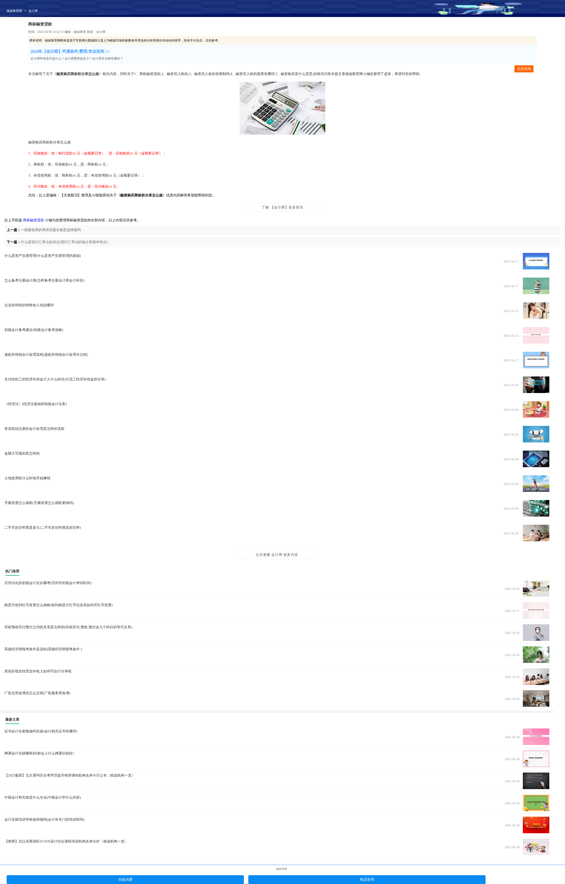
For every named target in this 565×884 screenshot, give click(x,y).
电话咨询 (367, 879)
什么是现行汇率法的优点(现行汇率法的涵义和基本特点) (64, 242)
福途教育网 (14, 11)
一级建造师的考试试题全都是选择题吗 (51, 230)
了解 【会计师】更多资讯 (282, 207)
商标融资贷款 (33, 220)
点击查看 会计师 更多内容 (277, 555)
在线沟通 (125, 879)
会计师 (33, 11)
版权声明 (281, 869)
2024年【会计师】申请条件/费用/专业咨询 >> (70, 51)
